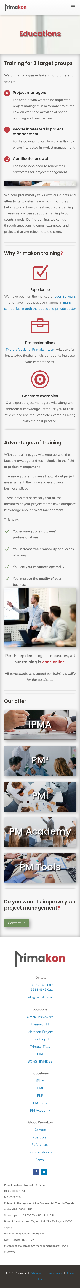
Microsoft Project (40, 1031)
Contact (40, 1129)
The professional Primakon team (30, 349)
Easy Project (40, 1039)
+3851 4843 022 (41, 990)
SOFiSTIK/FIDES (40, 1061)
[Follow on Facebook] (36, 1172)
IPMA (40, 724)
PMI (40, 795)
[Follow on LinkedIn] (44, 1172)
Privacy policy (54, 1273)
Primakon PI (40, 1024)
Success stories (40, 1152)
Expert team (40, 1137)
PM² (40, 760)
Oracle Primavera (40, 1017)
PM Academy (40, 831)
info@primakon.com (41, 997)
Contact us (16, 922)
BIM (40, 1054)
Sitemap (36, 1273)
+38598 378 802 (41, 985)
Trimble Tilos (40, 1046)
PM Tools (40, 867)
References (40, 1144)
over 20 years (65, 296)
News (40, 1159)
